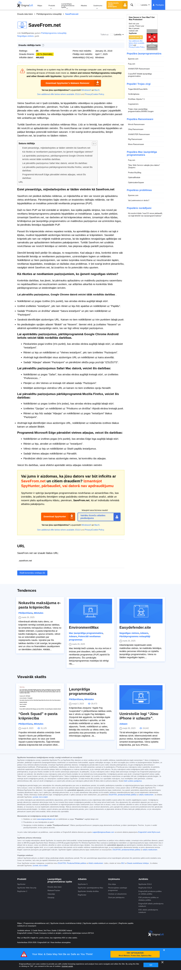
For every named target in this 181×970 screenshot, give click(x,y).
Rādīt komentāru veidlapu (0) (32, 573)
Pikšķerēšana (25, 613)
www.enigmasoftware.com (46, 819)
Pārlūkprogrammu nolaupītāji (49, 14)
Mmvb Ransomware (136, 124)
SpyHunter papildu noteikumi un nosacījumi (100, 923)
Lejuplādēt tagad (134, 37)
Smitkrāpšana (133, 94)
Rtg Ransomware (135, 139)
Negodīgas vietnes (25, 36)
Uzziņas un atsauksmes (117, 894)
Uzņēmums (97, 6)
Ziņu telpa (112, 884)
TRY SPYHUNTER (135, 954)
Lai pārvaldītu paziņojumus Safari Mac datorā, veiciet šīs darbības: (55, 163)
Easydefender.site (135, 627)
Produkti (52, 6)
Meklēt (132, 5)
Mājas (39, 6)
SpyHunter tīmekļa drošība (88, 891)
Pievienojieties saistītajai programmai (117, 889)
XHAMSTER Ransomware (139, 69)
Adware (73, 636)
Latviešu (144, 5)
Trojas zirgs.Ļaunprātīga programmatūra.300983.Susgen (141, 110)
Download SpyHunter (55, 516)
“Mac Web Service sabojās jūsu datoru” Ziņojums (144, 166)
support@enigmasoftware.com (103, 832)
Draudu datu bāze (25, 14)
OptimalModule (134, 177)
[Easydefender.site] (141, 611)
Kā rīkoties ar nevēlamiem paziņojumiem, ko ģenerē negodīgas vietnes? (57, 152)
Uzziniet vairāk (67, 966)
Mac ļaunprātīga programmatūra (86, 633)
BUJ (122, 863)
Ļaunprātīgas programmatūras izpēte (67, 5)
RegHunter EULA (145, 888)
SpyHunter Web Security (26, 888)
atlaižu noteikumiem (146, 795)
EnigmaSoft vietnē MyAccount (149, 832)
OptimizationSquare (136, 182)
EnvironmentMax (84, 627)
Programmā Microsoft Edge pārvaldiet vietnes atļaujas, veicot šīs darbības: (54, 176)
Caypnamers (133, 104)
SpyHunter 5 (83, 884)
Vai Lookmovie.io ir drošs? (138, 200)
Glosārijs (51, 898)
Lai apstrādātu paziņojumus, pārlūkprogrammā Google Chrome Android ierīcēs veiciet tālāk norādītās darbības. (57, 158)
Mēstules (38, 613)
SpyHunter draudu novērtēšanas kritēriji (66, 923)
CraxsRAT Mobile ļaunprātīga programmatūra (140, 75)
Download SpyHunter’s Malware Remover (67, 83)
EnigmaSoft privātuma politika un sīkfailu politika (150, 892)
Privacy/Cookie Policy (94, 94)
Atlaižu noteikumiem (96, 863)
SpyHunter (21, 884)
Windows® (86, 90)
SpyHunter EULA (145, 884)
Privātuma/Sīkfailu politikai (76, 863)
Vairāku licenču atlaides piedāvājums (113, 4)
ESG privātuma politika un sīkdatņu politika (148, 898)
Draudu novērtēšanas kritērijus (138, 863)
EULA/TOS (113, 795)
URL (21, 182)
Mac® (96, 90)
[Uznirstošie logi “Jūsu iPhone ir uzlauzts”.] (141, 697)
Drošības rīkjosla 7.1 (136, 99)
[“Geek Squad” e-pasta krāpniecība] (40, 697)
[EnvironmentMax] (90, 611)
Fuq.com (131, 64)
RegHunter (82, 895)
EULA (78, 94)
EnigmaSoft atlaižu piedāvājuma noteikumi (150, 905)
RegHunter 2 (22, 891)
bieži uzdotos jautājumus (133, 781)
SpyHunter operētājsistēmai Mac (90, 888)
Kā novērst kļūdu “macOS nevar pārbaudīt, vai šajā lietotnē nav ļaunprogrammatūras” (145, 214)
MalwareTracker (54, 890)
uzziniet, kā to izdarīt (40, 797)
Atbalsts (84, 6)
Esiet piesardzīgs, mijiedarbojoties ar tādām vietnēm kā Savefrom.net (56, 148)
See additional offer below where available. (56, 94)
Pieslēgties (160, 5)
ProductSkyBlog (134, 172)
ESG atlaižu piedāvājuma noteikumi (148, 911)
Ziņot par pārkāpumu (116, 897)
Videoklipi (51, 894)
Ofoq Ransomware (135, 129)
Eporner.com (133, 59)
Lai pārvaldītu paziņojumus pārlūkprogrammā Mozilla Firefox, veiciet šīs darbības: (57, 169)
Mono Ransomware (136, 144)
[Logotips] (25, 5)
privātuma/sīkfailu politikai (127, 795)
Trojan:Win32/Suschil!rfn (138, 89)
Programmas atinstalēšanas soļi (36, 923)
